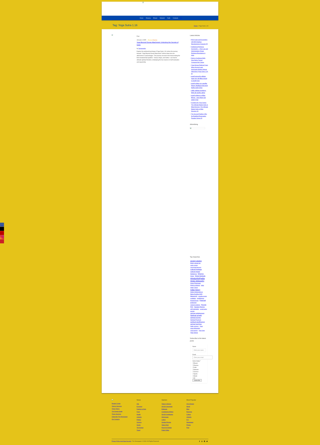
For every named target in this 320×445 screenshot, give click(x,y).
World (188, 406)
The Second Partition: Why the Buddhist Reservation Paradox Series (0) (199, 116)
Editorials (164, 409)
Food (138, 412)
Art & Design (190, 404)
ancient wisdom (196, 261)
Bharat (150, 40)
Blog (187, 409)
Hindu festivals (200, 276)
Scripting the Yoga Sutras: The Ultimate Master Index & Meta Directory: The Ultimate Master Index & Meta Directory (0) (199, 107)
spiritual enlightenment (197, 313)
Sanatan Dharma (199, 307)
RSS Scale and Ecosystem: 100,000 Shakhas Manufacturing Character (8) (199, 42)
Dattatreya (193, 274)
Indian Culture (194, 287)
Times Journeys (116, 414)
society (192, 311)
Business (189, 412)
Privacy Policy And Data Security (121, 441)
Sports (138, 425)
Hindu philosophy (197, 281)
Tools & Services (117, 406)
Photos (188, 425)
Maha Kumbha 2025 (196, 294)
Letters (164, 419)
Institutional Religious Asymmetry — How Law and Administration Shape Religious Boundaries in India (199, 51)
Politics (139, 419)
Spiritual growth (196, 315)
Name (194, 346)
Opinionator (165, 417)
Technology (140, 427)
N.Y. (187, 419)
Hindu (192, 276)
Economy (139, 406)
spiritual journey (195, 317)
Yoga (201, 326)
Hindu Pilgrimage (195, 283)
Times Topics (116, 409)
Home (195, 26)
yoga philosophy (195, 328)
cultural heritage (196, 269)
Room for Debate (167, 427)
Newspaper (189, 422)
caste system (194, 265)
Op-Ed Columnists (167, 406)
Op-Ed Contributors (167, 414)
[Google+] (202, 441)
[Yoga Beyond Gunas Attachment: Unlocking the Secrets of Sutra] (122, 45)
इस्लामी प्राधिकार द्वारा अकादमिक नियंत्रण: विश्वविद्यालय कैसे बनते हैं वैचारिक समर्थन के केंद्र (199, 86)
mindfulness (200, 298)
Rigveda (203, 305)
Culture (188, 414)
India (202, 285)
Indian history (195, 290)
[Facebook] (199, 441)
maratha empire (202, 296)
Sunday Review (166, 422)
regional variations (195, 305)
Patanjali (203, 300)
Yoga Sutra (202, 330)
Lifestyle (139, 417)
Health (139, 414)
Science (139, 422)
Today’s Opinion (166, 404)
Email (194, 354)
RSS (191, 307)
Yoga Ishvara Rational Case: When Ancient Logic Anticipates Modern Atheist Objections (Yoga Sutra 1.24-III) (199, 69)
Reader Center (116, 403)
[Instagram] (205, 441)
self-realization (194, 309)
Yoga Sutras (194, 332)
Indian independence (196, 292)
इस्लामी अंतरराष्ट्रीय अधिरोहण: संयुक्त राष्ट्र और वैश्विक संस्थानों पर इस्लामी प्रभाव (199, 78)
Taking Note (165, 425)
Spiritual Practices (195, 320)
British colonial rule (195, 263)
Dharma (154, 40)
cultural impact (195, 272)
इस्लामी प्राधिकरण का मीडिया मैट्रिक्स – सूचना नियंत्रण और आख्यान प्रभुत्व (198, 98)
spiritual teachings (196, 324)
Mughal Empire (194, 300)
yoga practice (194, 330)
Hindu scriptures (195, 285)
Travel (138, 430)
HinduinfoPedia (197, 278)
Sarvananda (142, 48)
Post (187, 427)
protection (193, 302)
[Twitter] (207, 441)
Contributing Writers (167, 412)
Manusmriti (193, 296)
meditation (193, 298)
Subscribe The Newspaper (120, 416)
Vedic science (194, 326)
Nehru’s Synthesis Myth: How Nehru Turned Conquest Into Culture (198, 60)
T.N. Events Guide (117, 411)
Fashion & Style (141, 409)
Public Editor (165, 430)
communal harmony (195, 267)
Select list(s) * (196, 361)
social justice (203, 309)
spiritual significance (197, 322)
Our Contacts (116, 419)
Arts (138, 404)
